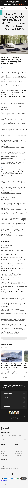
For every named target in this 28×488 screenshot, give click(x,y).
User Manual (3, 451)
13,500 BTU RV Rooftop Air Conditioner (9, 319)
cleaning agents (12, 118)
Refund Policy (18, 449)
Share (15, 338)
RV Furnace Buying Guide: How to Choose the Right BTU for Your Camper (11, 365)
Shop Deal (3, 449)
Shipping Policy (18, 451)
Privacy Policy (18, 447)
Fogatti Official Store (8, 484)
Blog (2, 447)
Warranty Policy (18, 453)
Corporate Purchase (5, 455)
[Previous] (2, 2)
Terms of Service (18, 455)
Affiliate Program (4, 453)
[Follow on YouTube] (13, 474)
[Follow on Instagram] (6, 474)
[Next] (26, 2)
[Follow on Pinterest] (9, 474)
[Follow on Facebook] (2, 474)
